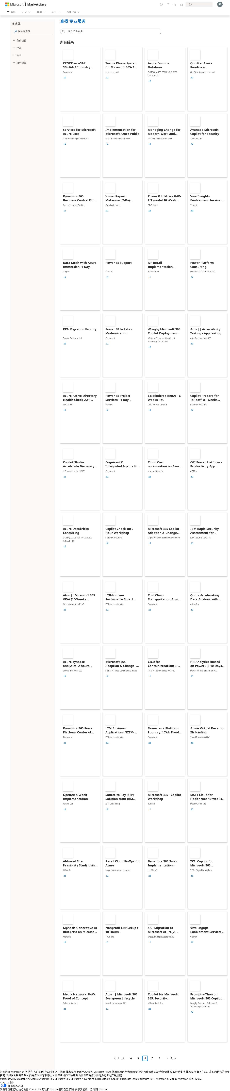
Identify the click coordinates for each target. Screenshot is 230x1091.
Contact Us (35, 1089)
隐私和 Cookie (50, 1089)
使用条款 (63, 1089)
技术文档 (71, 1071)
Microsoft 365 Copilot (107, 1078)
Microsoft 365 (62, 1078)
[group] (65, 77)
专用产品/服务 (85, 1071)
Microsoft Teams (129, 1078)
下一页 (169, 1058)
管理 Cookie (100, 1089)
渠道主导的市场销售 (66, 1075)
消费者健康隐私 (9, 1089)
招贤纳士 (144, 1078)
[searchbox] (36, 31)
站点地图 (23, 1089)
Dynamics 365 (46, 1078)
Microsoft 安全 (22, 1078)
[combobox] (111, 31)
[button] (63, 31)
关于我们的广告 (84, 1089)
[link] (80, 79)
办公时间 (49, 1071)
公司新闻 (172, 1078)
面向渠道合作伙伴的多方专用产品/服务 (100, 1075)
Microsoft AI (7, 1078)
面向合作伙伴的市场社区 (40, 1075)
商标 (71, 1089)
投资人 (198, 1078)
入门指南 (60, 1071)
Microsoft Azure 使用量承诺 (108, 1071)
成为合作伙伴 (146, 1071)
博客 (30, 1071)
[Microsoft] (14, 4)
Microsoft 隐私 (186, 1078)
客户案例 (39, 1071)
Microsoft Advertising (82, 1078)
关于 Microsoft (158, 1078)
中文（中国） (7, 1082)
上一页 (121, 1058)
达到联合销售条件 (16, 1075)
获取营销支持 (177, 1071)
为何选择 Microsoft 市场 (13, 1071)
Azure (34, 1078)
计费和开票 (131, 1071)
